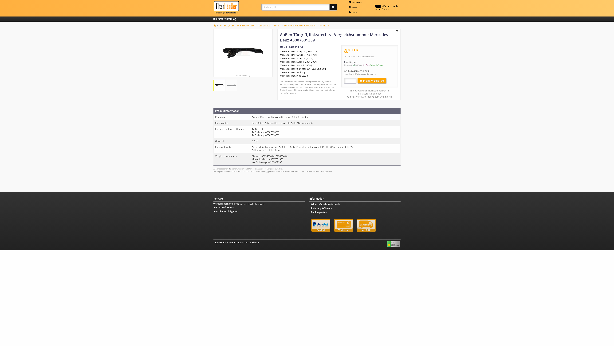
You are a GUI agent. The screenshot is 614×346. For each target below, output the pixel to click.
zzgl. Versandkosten (366, 56)
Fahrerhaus (264, 25)
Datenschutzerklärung (248, 242)
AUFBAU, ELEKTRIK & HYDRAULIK (237, 25)
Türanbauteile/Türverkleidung (300, 25)
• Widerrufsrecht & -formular (325, 204)
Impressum (220, 242)
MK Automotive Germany (364, 74)
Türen (277, 25)
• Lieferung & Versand (321, 208)
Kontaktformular (225, 207)
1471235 (324, 25)
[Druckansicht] (397, 31)
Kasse (354, 7)
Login (354, 12)
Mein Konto (357, 2)
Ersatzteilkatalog (225, 19)
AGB (231, 242)
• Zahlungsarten (318, 212)
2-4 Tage (366, 65)
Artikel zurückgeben (227, 211)
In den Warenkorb (373, 80)
